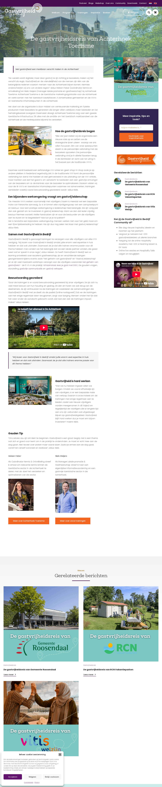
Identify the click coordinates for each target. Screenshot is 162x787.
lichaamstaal (50, 265)
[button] (60, 754)
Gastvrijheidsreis (131, 179)
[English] (155, 3)
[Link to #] (149, 12)
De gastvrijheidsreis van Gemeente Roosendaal (137, 183)
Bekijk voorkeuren (52, 777)
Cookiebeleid (28, 782)
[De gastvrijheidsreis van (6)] (117, 203)
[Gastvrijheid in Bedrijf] (23, 4)
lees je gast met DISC (67, 265)
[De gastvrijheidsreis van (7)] (117, 178)
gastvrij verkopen (54, 268)
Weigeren (32, 777)
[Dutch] (150, 3)
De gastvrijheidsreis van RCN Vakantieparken (140, 195)
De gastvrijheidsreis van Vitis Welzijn (140, 208)
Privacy (37, 782)
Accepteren (12, 777)
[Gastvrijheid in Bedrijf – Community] (136, 152)
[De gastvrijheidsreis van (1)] (117, 191)
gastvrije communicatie (31, 268)
